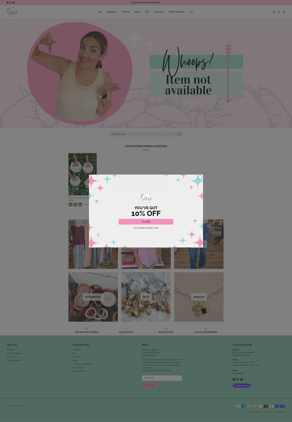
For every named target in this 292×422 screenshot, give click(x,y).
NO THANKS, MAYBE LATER (146, 228)
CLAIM (146, 221)
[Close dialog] (200, 177)
